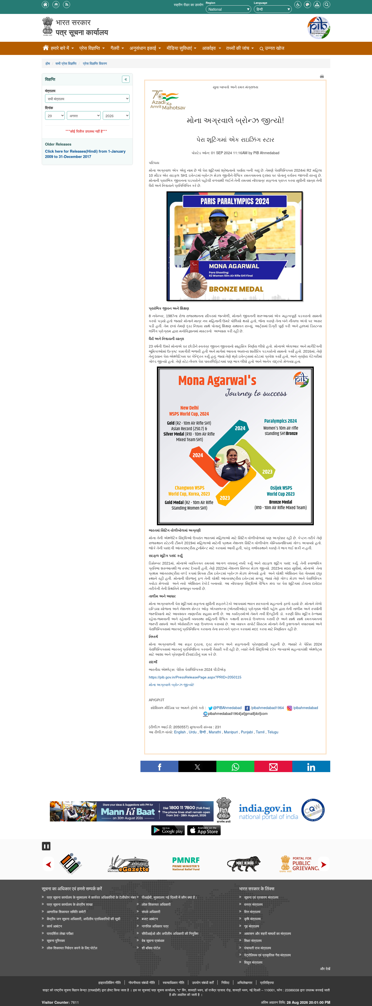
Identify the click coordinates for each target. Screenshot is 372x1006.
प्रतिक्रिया (267, 982)
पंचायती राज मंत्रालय (257, 947)
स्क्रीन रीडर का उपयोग (188, 4)
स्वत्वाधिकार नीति (173, 982)
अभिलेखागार (244, 982)
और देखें (325, 968)
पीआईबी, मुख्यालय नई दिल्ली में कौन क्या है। (169, 897)
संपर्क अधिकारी (151, 911)
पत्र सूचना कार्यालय (82, 32)
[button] (298, 4)
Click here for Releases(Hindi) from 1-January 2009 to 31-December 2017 (85, 154)
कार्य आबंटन (54, 926)
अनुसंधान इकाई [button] (143, 48)
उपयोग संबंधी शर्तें (203, 982)
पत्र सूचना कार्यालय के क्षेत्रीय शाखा (70, 904)
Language (260, 2)
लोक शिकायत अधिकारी (156, 904)
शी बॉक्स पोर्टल (151, 947)
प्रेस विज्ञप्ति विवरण (94, 63)
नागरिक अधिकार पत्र (155, 926)
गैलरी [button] (115, 48)
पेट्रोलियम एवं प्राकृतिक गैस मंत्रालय (267, 954)
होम (48, 63)
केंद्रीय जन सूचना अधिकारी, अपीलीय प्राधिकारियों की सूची (83, 918)
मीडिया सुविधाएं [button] (179, 48)
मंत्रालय (50, 90)
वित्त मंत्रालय (252, 911)
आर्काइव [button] (209, 48)
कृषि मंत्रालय (252, 918)
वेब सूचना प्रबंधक (153, 940)
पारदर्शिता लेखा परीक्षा (60, 933)
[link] (132, 810)
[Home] (46, 48)
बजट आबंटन (150, 918)
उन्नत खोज (274, 48)
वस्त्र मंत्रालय (253, 904)
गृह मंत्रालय (251, 926)
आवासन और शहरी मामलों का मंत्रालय (267, 933)
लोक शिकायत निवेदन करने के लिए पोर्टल (72, 947)
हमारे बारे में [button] (60, 48)
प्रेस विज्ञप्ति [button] (89, 48)
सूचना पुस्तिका (56, 940)
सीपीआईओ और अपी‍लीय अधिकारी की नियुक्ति (170, 933)
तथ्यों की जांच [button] (237, 48)
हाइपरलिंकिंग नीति (109, 982)
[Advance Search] (327, 4)
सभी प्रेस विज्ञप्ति (65, 63)
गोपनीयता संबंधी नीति (142, 982)
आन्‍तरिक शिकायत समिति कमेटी (66, 911)
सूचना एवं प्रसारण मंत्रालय (261, 897)
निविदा (225, 982)
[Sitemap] (317, 4)
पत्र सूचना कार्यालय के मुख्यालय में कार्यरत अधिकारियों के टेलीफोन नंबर (91, 897)
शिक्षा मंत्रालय (253, 940)
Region (210, 2)
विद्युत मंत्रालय (253, 962)
